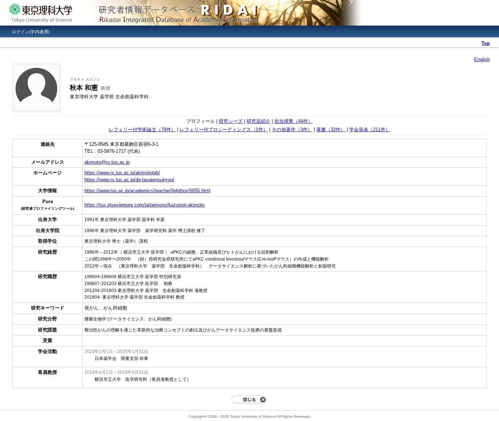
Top (485, 43)
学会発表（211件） (369, 129)
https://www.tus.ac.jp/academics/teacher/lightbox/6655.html (147, 190)
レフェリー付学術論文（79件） (142, 129)
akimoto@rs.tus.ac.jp (107, 162)
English (482, 59)
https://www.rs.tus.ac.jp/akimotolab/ (122, 172)
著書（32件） (330, 129)
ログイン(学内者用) (31, 31)
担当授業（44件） (293, 121)
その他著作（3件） (292, 129)
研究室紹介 (258, 121)
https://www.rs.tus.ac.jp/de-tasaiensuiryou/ (129, 179)
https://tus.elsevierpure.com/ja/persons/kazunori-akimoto (144, 205)
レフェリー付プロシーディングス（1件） (224, 129)
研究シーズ (231, 121)
